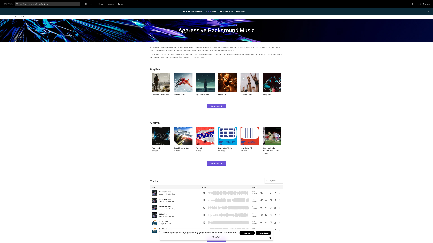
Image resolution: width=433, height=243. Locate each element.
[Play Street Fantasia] (154, 207)
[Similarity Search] (261, 192)
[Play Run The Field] (154, 230)
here (209, 11)
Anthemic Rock (246, 95)
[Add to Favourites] (270, 192)
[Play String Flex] (154, 215)
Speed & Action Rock (181, 148)
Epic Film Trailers (202, 95)
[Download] (275, 192)
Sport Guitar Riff (246, 148)
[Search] (21, 4)
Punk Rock (222, 95)
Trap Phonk (156, 148)
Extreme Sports (179, 95)
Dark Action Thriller (225, 148)
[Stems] (204, 192)
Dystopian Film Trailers (160, 95)
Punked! (199, 148)
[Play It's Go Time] (154, 222)
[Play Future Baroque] (154, 200)
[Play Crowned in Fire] (154, 193)
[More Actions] (279, 192)
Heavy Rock (267, 95)
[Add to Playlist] (266, 192)
